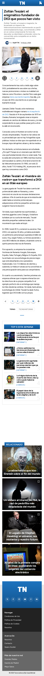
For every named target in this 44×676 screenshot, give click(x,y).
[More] (37, 78)
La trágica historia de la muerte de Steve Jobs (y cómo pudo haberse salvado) (27, 378)
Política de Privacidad (13, 620)
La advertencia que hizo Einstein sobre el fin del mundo (22, 472)
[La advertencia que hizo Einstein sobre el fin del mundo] (22, 461)
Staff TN (16, 43)
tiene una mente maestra (20, 97)
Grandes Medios (11, 659)
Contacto (8, 643)
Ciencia (20, 385)
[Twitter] (7, 599)
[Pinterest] (27, 78)
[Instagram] (19, 599)
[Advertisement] (22, 424)
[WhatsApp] (22, 78)
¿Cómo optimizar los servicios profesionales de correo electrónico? (28, 350)
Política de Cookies (12, 624)
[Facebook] (16, 78)
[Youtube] (25, 599)
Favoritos (8, 627)
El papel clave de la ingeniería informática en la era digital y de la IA (28, 392)
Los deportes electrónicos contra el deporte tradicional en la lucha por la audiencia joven (28, 336)
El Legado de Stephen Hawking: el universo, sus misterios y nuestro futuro (22, 536)
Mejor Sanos (9, 667)
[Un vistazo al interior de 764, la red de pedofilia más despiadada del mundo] (22, 494)
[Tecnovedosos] (22, 3)
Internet (21, 342)
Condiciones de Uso (12, 616)
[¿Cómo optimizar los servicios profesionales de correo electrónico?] (9, 351)
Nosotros (8, 640)
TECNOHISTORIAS (26, 309)
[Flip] (32, 78)
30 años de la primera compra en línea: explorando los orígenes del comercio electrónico (22, 567)
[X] (11, 78)
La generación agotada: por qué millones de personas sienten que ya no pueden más (27, 364)
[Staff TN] (7, 43)
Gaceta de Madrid (12, 663)
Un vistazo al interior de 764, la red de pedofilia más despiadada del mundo (22, 503)
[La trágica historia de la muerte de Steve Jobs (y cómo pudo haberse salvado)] (9, 379)
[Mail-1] (36, 599)
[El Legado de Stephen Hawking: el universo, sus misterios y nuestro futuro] (22, 527)
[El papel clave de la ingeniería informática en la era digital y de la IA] (9, 394)
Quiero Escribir (10, 647)
